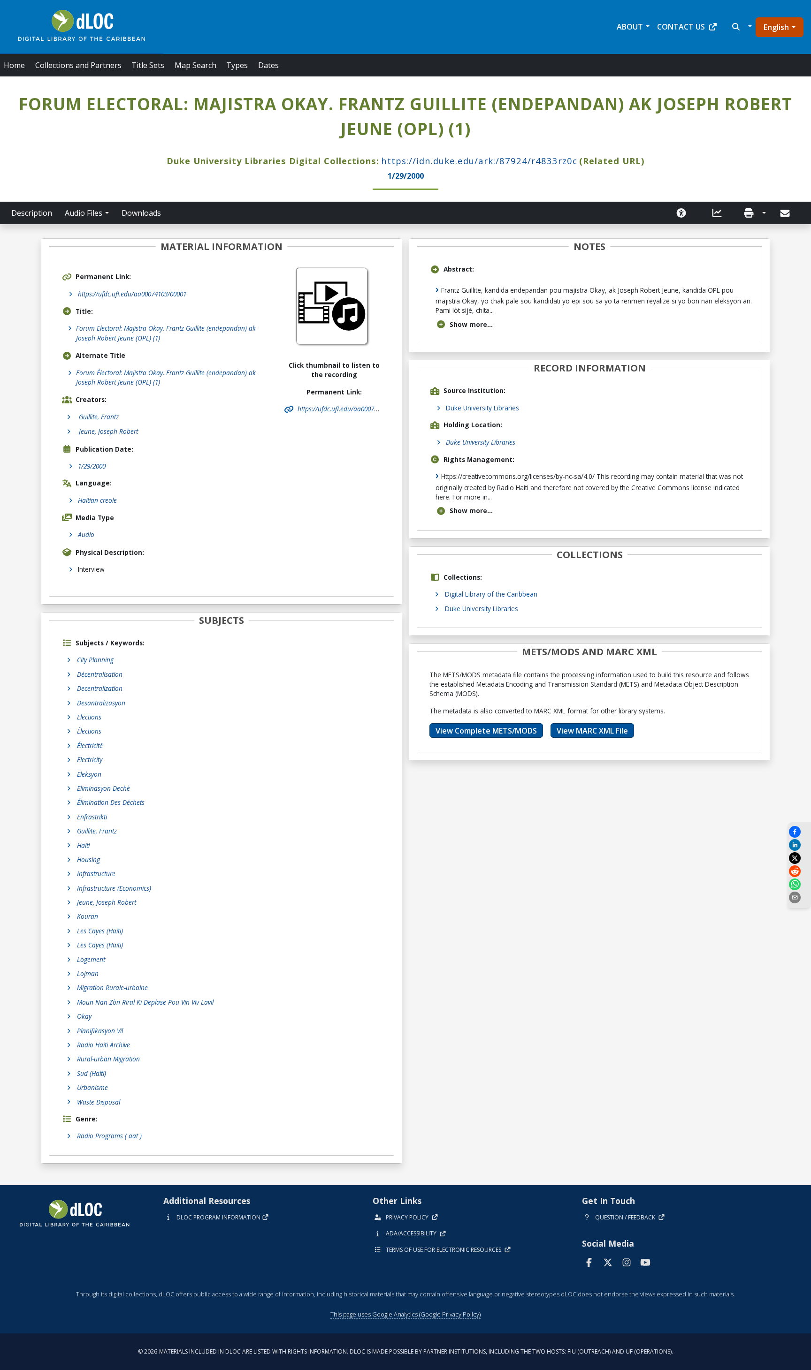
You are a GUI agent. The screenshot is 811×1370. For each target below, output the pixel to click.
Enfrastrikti (92, 816)
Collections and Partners (78, 65)
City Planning (95, 659)
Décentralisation (99, 674)
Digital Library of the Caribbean (491, 594)
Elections (89, 716)
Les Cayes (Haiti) (100, 930)
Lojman (88, 973)
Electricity (89, 759)
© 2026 (405, 1351)
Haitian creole (97, 500)
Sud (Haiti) (91, 1073)
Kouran (87, 916)
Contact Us (681, 27)
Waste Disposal (98, 1102)
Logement (91, 959)
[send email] (799, 897)
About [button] (630, 27)
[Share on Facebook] (799, 832)
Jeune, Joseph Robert (106, 902)
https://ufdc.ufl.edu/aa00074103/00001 (132, 293)
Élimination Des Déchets (111, 802)
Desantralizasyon (101, 702)
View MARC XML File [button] (592, 731)
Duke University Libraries (482, 407)
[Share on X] (799, 858)
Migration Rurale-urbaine (112, 987)
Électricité (90, 745)
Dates (268, 65)
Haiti (83, 845)
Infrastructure (96, 873)
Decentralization (99, 688)
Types (237, 65)
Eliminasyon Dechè (103, 788)
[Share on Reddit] (799, 871)
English (776, 27)
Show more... (471, 324)
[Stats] (717, 213)
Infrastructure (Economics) (114, 888)
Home (14, 65)
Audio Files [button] (83, 213)
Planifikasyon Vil (100, 1030)
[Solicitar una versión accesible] (681, 213)
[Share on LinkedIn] (799, 845)
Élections (89, 731)
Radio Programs (109, 1135)
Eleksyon (89, 774)
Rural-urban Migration (108, 1058)
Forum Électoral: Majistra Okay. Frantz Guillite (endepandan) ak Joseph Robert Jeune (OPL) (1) (166, 377)
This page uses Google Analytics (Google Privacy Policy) (405, 1314)
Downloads (141, 213)
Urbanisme (92, 1087)
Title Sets (147, 65)
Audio (86, 534)
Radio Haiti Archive (103, 1044)
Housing (88, 859)
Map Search (195, 65)
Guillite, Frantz (97, 830)
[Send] (786, 213)
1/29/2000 (92, 466)
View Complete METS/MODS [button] (486, 731)
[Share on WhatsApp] (799, 884)
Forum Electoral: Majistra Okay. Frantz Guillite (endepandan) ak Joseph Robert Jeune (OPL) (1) (166, 333)
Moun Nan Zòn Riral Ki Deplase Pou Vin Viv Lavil (145, 1002)
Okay (84, 1016)
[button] (741, 26)
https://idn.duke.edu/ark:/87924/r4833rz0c (479, 161)
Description (31, 213)
